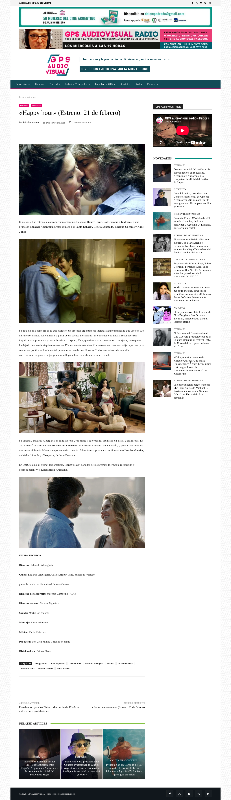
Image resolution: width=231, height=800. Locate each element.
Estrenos (31, 96)
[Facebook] (192, 3)
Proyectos (179, 308)
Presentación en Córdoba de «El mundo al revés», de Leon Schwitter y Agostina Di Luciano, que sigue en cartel (124, 769)
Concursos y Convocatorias (189, 259)
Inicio (21, 96)
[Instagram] (205, 3)
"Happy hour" (41, 663)
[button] (176, 84)
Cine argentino (58, 663)
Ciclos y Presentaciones (123, 760)
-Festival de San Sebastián (188, 235)
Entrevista (81, 757)
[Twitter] (197, 3)
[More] (131, 685)
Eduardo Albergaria (94, 663)
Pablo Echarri (63, 668)
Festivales (39, 757)
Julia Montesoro (31, 122)
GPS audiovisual (125, 663)
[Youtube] (201, 3)
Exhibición (36, 105)
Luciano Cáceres (45, 668)
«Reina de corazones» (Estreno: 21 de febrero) (118, 707)
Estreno (110, 663)
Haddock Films (27, 668)
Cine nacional (75, 663)
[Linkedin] (210, 3)
